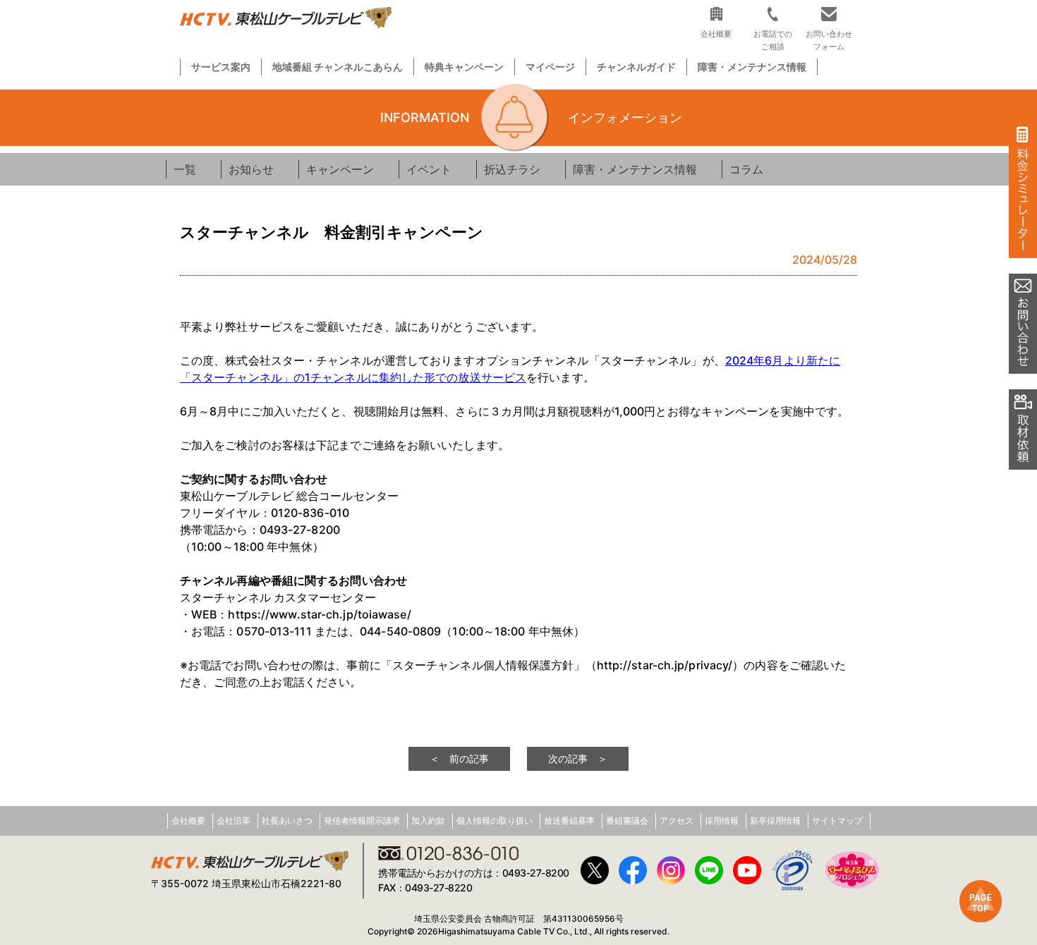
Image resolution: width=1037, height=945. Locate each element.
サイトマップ (837, 820)
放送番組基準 (569, 820)
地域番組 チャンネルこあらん (337, 67)
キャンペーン (340, 169)
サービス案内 (220, 67)
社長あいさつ (287, 820)
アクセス (676, 820)
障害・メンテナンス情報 (752, 67)
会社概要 (188, 820)
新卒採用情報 (775, 820)
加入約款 (428, 820)
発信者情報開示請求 (362, 820)
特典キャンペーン (464, 67)
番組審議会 (627, 820)
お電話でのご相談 (772, 40)
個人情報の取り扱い (494, 820)
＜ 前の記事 (459, 758)
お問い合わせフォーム (829, 40)
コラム (746, 169)
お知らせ (251, 169)
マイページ (550, 67)
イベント (428, 169)
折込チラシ (512, 169)
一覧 (185, 169)
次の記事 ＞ (577, 758)
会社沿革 (233, 820)
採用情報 (722, 820)
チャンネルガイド (636, 67)
